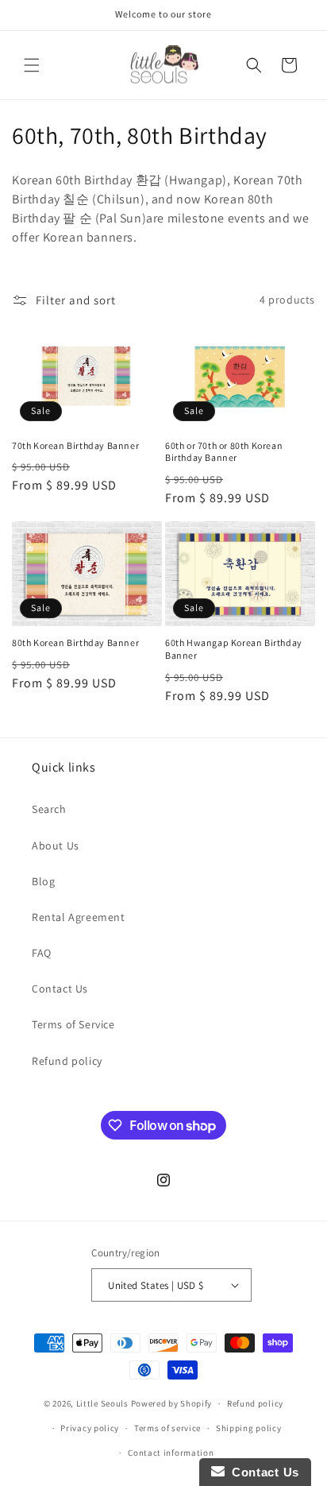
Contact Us (60, 988)
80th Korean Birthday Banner (75, 642)
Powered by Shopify (172, 1403)
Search (49, 809)
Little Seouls (102, 1403)
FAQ (42, 953)
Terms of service (167, 1428)
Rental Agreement (78, 917)
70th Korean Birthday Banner (75, 445)
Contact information (171, 1452)
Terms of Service (73, 1024)
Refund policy (67, 1061)
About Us (55, 845)
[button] (31, 65)
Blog (43, 881)
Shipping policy (249, 1428)
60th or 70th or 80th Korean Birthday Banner (224, 451)
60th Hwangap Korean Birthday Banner (233, 649)
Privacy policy (89, 1428)
